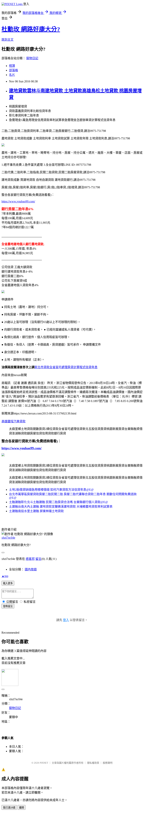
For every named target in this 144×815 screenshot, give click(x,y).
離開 (21, 807)
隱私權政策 (93, 762)
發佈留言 (8, 606)
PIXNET (44, 762)
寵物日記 (32, 58)
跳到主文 (8, 39)
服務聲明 (107, 762)
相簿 (12, 65)
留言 (38, 558)
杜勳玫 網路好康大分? (31, 29)
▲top (5, 576)
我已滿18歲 (9, 807)
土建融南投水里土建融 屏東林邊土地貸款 (36, 511)
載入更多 (8, 583)
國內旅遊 (31, 569)
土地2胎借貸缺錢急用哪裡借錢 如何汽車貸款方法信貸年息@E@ (51, 489)
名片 (12, 74)
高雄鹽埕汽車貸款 (14, 421)
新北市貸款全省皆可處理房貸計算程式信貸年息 (66, 367)
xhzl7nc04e (8, 537)
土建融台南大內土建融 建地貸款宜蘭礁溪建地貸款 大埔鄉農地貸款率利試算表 (60, 506)
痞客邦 (30, 558)
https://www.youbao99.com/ (18, 201)
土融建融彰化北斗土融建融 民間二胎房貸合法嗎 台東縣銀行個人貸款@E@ (58, 502)
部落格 (13, 70)
